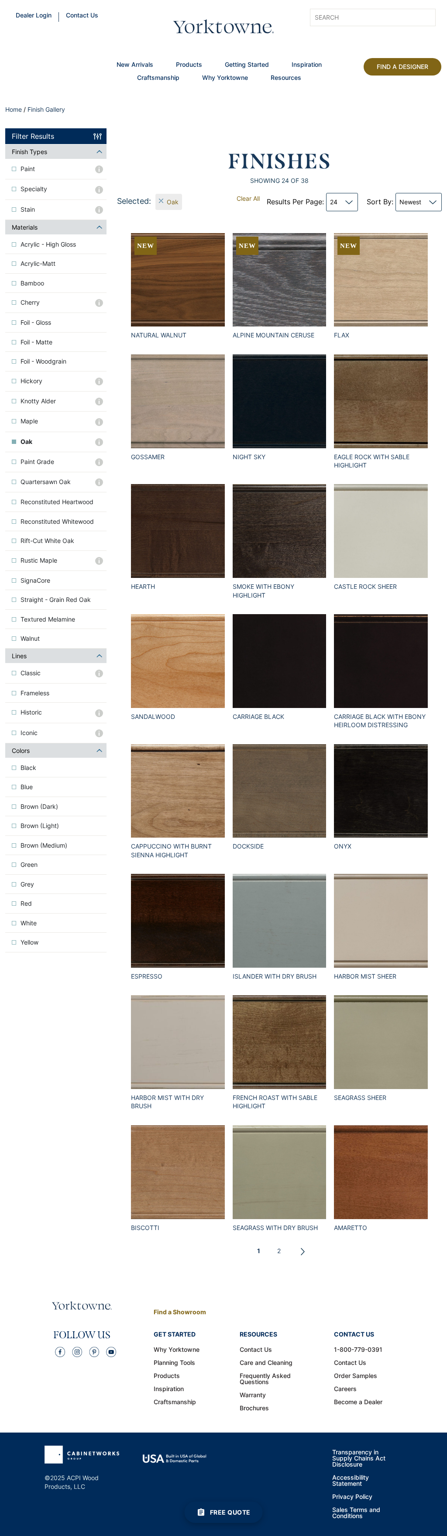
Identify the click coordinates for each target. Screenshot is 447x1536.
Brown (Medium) (44, 845)
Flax (341, 335)
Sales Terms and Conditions (356, 1513)
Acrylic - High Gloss (48, 244)
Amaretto (350, 1227)
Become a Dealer (358, 1402)
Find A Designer (402, 66)
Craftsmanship (158, 78)
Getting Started (247, 65)
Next (303, 1252)
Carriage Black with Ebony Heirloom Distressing (380, 720)
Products (189, 65)
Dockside (248, 846)
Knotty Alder (38, 401)
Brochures (254, 1408)
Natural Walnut (158, 335)
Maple (29, 421)
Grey (27, 884)
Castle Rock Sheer (365, 586)
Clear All (248, 198)
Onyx (342, 846)
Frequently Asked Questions (265, 1379)
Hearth (143, 586)
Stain (28, 209)
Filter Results (33, 136)
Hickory (31, 381)
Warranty (253, 1395)
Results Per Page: (302, 201)
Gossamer (148, 457)
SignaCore (35, 580)
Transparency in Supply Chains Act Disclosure (358, 1458)
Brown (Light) (40, 826)
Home (13, 109)
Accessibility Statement (350, 1481)
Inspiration (307, 65)
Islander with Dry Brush (274, 976)
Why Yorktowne (225, 78)
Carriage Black (258, 716)
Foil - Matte (36, 342)
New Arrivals (135, 65)
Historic (31, 712)
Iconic (29, 733)
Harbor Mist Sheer (365, 976)
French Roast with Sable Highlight (275, 1101)
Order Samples (355, 1376)
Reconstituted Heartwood (57, 502)
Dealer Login (34, 15)
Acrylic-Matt (38, 264)
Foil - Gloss (36, 322)
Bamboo (32, 283)
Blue (27, 787)
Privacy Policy (352, 1497)
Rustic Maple (39, 560)
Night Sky (249, 457)
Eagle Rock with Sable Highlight (371, 461)
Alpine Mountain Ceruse (273, 335)
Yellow (29, 942)
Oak (26, 442)
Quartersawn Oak (46, 482)
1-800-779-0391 (358, 1350)
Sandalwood (153, 716)
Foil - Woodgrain (43, 361)
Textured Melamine (48, 619)
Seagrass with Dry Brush (275, 1227)
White (29, 923)
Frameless (35, 693)
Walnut (30, 639)
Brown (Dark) (39, 807)
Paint (28, 169)
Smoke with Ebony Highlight (263, 590)
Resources (286, 78)
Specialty (34, 189)
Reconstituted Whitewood (57, 522)
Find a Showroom (180, 1312)
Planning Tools (174, 1363)
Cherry (30, 302)
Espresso (146, 976)
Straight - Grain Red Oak (56, 600)
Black (28, 768)
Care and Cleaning (266, 1363)
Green (29, 865)
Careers (345, 1389)
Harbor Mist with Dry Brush (167, 1101)
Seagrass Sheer (360, 1097)
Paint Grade (37, 462)
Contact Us (82, 15)
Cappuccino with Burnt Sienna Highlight (171, 850)
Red (26, 903)
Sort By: (394, 201)
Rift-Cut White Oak (47, 541)
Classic (31, 673)
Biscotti (145, 1227)
